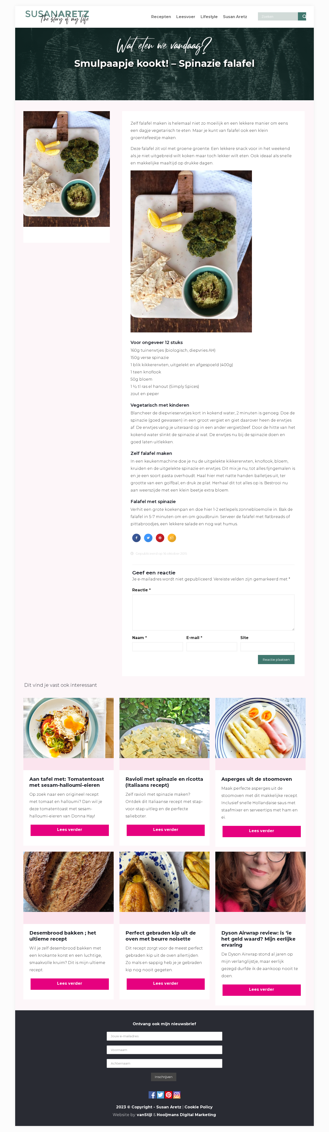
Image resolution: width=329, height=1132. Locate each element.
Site (244, 637)
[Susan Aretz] (57, 17)
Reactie (141, 590)
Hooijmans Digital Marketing (186, 1114)
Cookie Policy (198, 1107)
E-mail (194, 637)
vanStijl (144, 1114)
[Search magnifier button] (302, 16)
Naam (139, 637)
